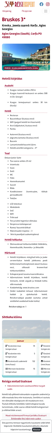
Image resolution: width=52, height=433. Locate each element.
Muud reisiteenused (14, 415)
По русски (27, 11)
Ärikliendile (16, 418)
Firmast (26, 415)
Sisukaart (42, 415)
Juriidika (34, 415)
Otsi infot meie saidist (31, 418)
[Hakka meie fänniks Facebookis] (41, 4)
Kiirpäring (7, 11)
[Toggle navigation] (45, 11)
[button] (26, 57)
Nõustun (36, 429)
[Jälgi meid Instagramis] (46, 4)
